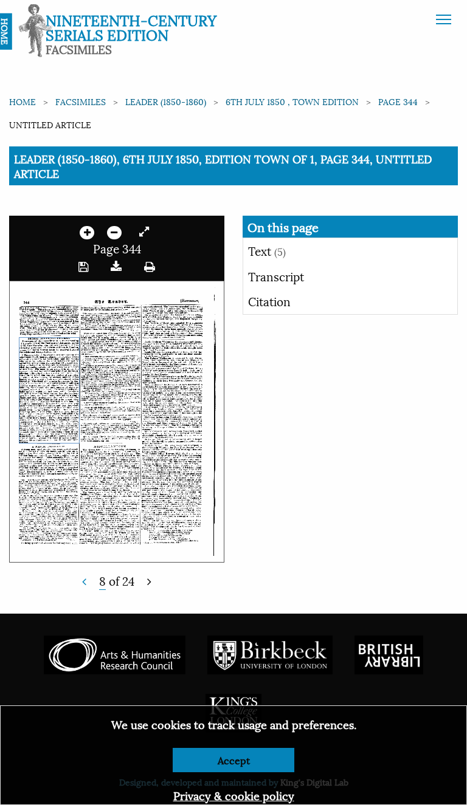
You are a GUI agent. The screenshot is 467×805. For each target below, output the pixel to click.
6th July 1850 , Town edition (292, 101)
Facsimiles (80, 101)
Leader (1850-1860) (165, 101)
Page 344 (398, 101)
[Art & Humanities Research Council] (114, 653)
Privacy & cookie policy (233, 795)
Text (267, 250)
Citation (269, 301)
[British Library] (389, 653)
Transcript (276, 276)
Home (22, 101)
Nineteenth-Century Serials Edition (131, 27)
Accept (234, 759)
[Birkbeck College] (270, 653)
